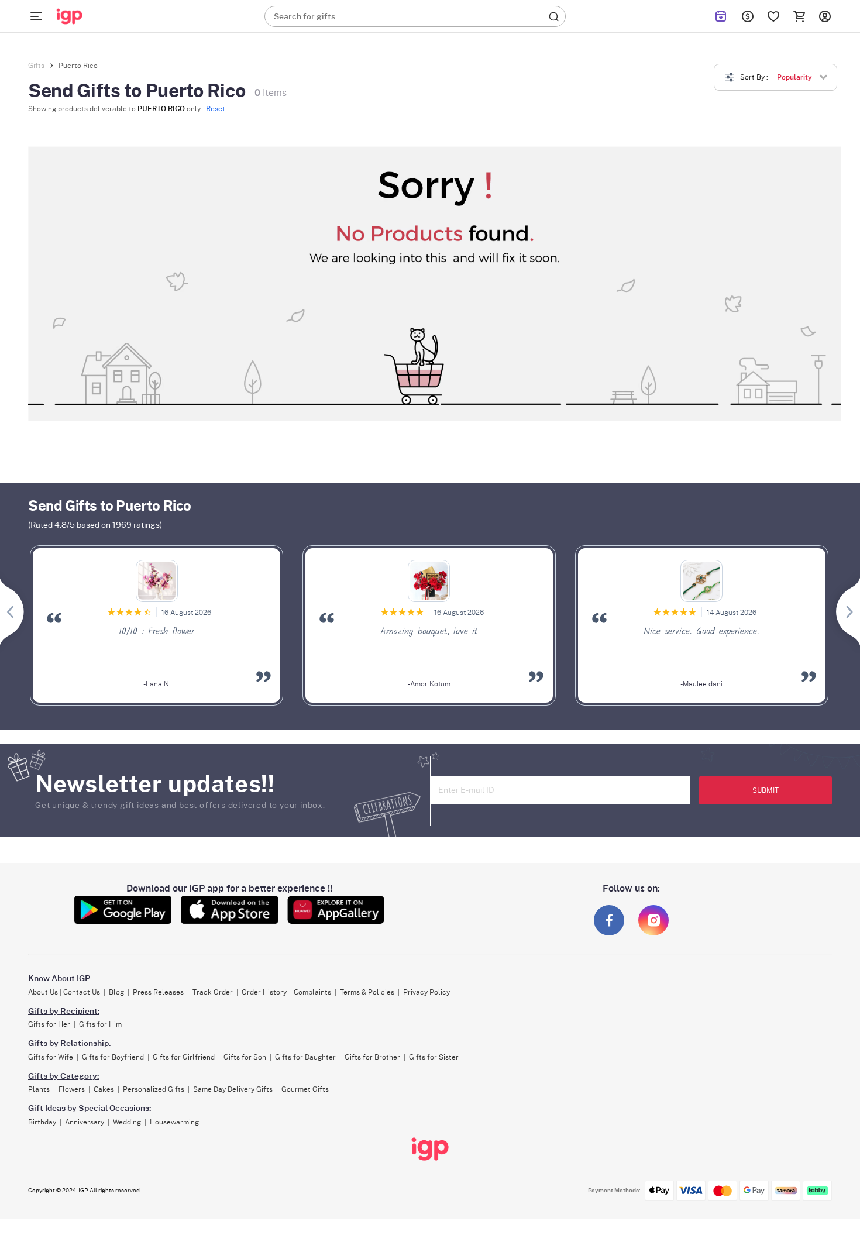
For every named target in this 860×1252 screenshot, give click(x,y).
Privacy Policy (426, 992)
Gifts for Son (244, 1057)
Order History (264, 992)
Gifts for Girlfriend (184, 1057)
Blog (116, 992)
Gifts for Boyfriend (113, 1057)
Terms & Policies (367, 992)
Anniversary (84, 1122)
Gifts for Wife (50, 1057)
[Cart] (799, 16)
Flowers (72, 1089)
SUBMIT (765, 790)
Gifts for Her (49, 1024)
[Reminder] (721, 16)
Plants (39, 1089)
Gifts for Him (100, 1024)
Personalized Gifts (153, 1089)
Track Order (212, 992)
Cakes (104, 1089)
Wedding (127, 1122)
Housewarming (174, 1122)
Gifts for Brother (372, 1057)
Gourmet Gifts (305, 1089)
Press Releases (158, 992)
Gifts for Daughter (305, 1057)
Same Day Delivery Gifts (233, 1089)
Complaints (312, 992)
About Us (43, 992)
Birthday (42, 1122)
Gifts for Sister (434, 1057)
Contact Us (81, 992)
